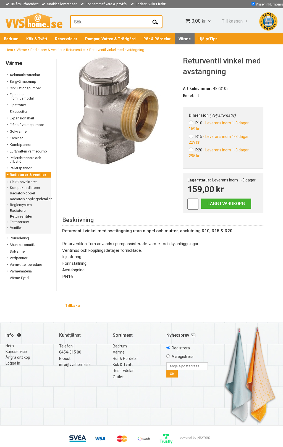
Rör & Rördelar (157, 39)
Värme (185, 39)
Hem (9, 50)
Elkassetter (18, 111)
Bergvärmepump (23, 81)
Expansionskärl (22, 118)
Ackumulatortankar (25, 75)
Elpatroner (18, 105)
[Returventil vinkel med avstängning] (118, 110)
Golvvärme (18, 131)
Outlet (118, 377)
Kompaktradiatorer (25, 188)
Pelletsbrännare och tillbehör (25, 160)
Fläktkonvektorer (23, 182)
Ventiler (16, 228)
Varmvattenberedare (26, 265)
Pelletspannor (21, 168)
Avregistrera (182, 356)
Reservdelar (66, 39)
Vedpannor (18, 258)
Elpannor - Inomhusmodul (22, 96)
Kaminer (16, 138)
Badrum (11, 39)
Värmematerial (21, 271)
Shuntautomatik (22, 245)
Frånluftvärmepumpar (27, 125)
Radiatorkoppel (22, 193)
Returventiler (76, 50)
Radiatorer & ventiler (46, 50)
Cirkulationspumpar (25, 88)
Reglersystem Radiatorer (21, 208)
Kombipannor (21, 145)
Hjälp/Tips (208, 39)
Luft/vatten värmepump (28, 151)
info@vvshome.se (75, 364)
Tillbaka (72, 305)
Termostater (19, 222)
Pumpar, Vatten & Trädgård (110, 39)
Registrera (181, 348)
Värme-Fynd (19, 278)
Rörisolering (19, 238)
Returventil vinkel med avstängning (116, 50)
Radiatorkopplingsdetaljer (30, 199)
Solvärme (17, 251)
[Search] (155, 22)
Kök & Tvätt (36, 39)
